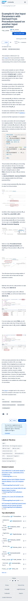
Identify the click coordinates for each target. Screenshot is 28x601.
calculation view (5, 401)
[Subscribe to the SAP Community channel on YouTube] (15, 580)
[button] (7, 45)
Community (11, 2)
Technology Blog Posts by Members (12, 492)
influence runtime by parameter (8, 404)
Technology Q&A (7, 476)
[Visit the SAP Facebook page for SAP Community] (10, 580)
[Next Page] (15, 463)
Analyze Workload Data (7, 453)
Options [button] (13, 36)
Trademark (7, 593)
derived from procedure (16, 401)
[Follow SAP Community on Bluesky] (12, 580)
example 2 (22, 112)
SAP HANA (4, 49)
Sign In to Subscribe (19, 33)
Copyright (7, 589)
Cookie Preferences (7, 597)
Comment (7, 433)
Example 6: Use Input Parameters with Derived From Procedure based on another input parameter (14, 20)
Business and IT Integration (12, 456)
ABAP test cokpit (15, 448)
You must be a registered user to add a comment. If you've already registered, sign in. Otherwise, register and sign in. (13, 427)
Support (21, 593)
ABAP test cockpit (6, 448)
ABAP (3, 443)
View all (4, 572)
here (6, 390)
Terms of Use (21, 585)
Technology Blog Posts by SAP (9, 5)
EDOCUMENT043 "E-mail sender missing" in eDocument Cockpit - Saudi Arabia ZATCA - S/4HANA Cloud (13, 472)
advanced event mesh (7, 451)
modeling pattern (6, 408)
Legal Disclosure (21, 589)
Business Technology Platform (8, 461)
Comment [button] (22, 420)
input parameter (21, 404)
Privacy (7, 585)
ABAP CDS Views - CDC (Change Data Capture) (11, 445)
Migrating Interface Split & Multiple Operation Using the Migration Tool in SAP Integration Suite (13, 481)
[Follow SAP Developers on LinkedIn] (18, 580)
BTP (3, 456)
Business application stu (7, 458)
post (6, 57)
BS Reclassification (19, 453)
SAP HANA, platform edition (13, 49)
